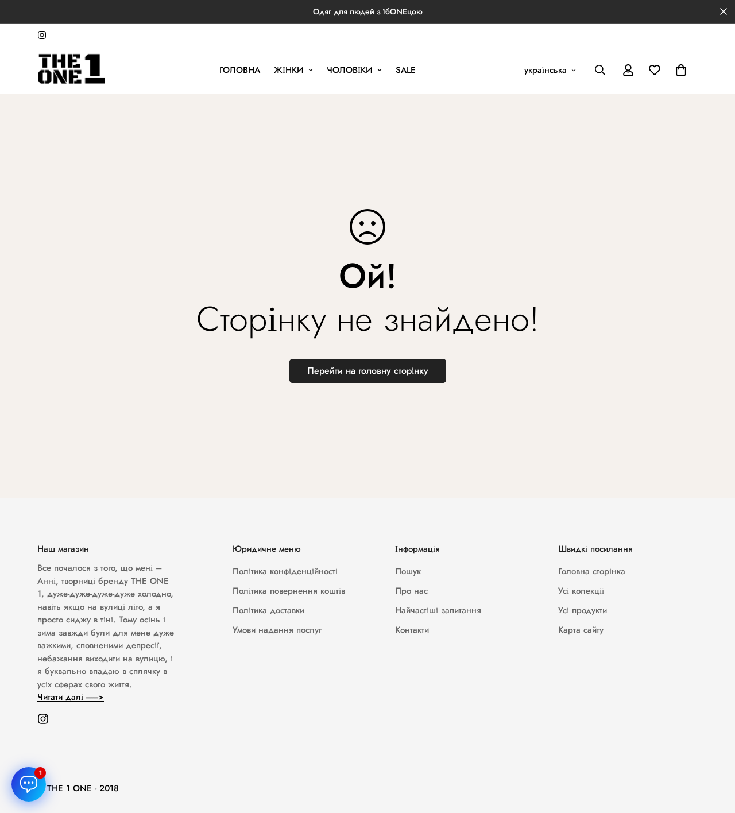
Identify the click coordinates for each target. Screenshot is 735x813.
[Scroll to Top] (712, 750)
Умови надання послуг (277, 630)
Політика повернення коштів (289, 590)
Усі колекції (581, 590)
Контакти (412, 630)
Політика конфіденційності (285, 571)
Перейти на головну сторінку (367, 370)
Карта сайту (581, 630)
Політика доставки (268, 610)
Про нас (411, 590)
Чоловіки (350, 70)
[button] (681, 70)
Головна (239, 70)
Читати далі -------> (70, 697)
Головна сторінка (591, 571)
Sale (406, 70)
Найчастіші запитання (438, 610)
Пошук (408, 571)
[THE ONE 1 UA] (71, 70)
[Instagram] (42, 35)
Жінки (289, 70)
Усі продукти (582, 610)
